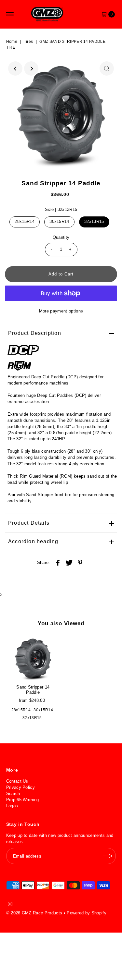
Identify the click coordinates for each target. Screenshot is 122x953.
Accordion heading (33, 541)
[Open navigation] (10, 14)
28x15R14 (24, 221)
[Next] (31, 68)
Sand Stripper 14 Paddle (32, 689)
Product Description (34, 333)
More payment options (61, 311)
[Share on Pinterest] (80, 562)
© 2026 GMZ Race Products (34, 912)
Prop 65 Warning (22, 799)
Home (11, 41)
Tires (28, 41)
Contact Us (17, 781)
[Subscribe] (108, 856)
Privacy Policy (20, 787)
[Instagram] (10, 905)
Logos (12, 805)
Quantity (61, 237)
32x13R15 (94, 221)
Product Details (28, 523)
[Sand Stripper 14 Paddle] (33, 658)
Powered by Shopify (86, 912)
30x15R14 (59, 221)
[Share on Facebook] (58, 562)
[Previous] (15, 68)
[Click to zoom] (107, 68)
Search (13, 793)
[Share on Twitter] (69, 562)
